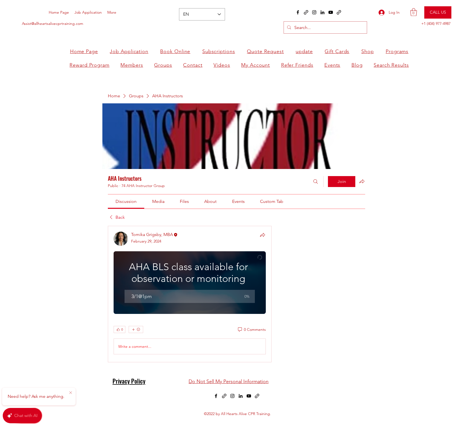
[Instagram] (314, 12)
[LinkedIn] (322, 12)
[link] (126, 201)
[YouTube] (330, 12)
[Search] (315, 181)
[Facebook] (298, 12)
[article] (190, 294)
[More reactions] (136, 329)
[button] (413, 12)
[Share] (262, 235)
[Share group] (362, 181)
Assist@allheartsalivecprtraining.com (52, 23)
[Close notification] (70, 392)
